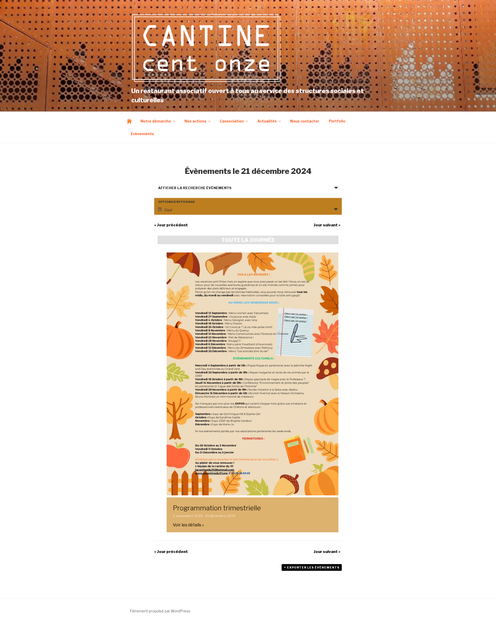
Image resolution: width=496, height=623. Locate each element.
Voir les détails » (188, 524)
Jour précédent (171, 225)
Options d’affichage (176, 202)
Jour (168, 209)
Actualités (267, 121)
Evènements (142, 134)
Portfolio (337, 121)
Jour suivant (327, 225)
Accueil (130, 121)
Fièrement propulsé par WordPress (160, 611)
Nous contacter (304, 121)
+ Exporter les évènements (311, 567)
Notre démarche (156, 121)
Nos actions (195, 121)
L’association (232, 121)
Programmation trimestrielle (217, 508)
